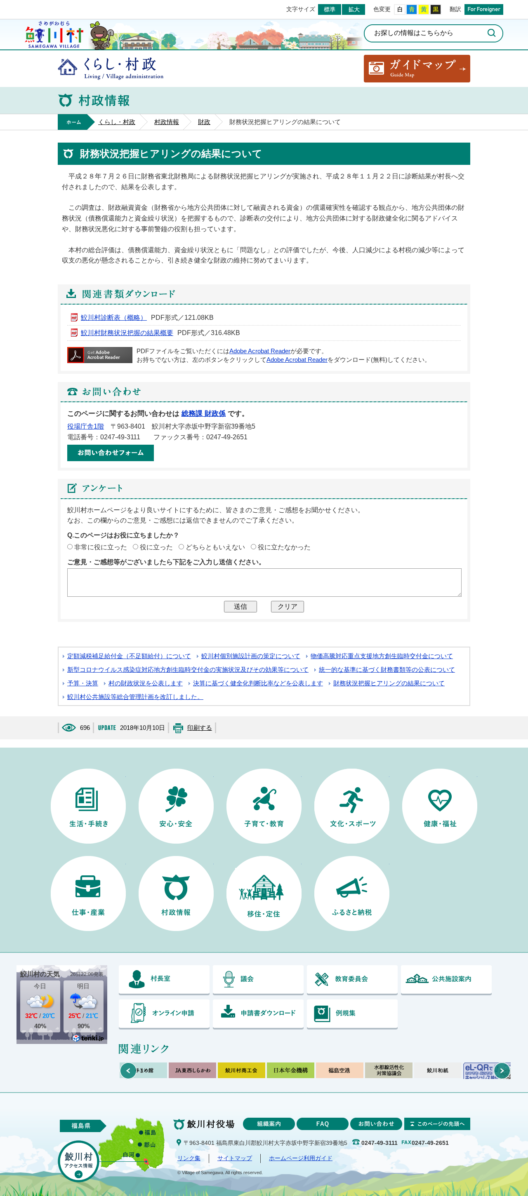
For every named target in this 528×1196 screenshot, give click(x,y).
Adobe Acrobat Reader (259, 351)
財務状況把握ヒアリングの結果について (389, 683)
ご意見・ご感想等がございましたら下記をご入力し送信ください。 (166, 561)
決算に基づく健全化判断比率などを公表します (258, 683)
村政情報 (166, 122)
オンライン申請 (164, 1014)
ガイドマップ (417, 68)
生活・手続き (88, 806)
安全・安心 (176, 806)
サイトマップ (234, 1158)
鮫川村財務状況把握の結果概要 (127, 332)
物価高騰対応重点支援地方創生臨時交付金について (382, 656)
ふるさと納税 (351, 893)
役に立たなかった (284, 547)
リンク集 (188, 1158)
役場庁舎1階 (85, 426)
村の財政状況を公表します (145, 683)
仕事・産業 (88, 893)
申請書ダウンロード (258, 1014)
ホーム (76, 122)
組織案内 (269, 1124)
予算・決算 (82, 683)
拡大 (353, 9)
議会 (258, 980)
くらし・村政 (110, 68)
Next (502, 1070)
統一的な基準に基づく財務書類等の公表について (387, 669)
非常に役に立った (100, 547)
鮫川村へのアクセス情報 (78, 1161)
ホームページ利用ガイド (300, 1158)
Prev (128, 1070)
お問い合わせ (376, 1124)
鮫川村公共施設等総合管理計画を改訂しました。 (135, 697)
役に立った (156, 547)
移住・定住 (264, 893)
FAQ (323, 1124)
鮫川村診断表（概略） (114, 317)
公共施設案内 (446, 980)
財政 (204, 122)
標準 (329, 9)
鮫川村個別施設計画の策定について (250, 656)
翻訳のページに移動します (483, 9)
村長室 (164, 980)
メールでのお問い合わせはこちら (110, 453)
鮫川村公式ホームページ (54, 33)
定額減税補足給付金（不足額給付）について (129, 656)
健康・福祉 (439, 806)
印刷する (199, 728)
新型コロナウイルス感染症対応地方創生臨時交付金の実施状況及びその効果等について (188, 669)
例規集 (352, 1014)
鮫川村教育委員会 (352, 980)
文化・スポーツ (351, 806)
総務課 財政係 (204, 413)
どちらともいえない (215, 547)
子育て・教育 (264, 806)
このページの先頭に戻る (437, 1124)
